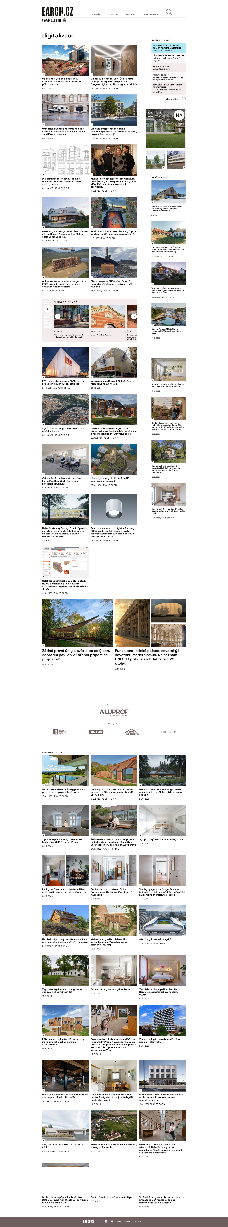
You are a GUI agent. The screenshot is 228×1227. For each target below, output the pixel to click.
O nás (119, 1221)
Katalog (113, 14)
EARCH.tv (131, 14)
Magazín (95, 14)
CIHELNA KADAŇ (66, 301)
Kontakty (137, 1221)
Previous (58, 316)
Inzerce (127, 1221)
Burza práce (151, 14)
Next (134, 316)
